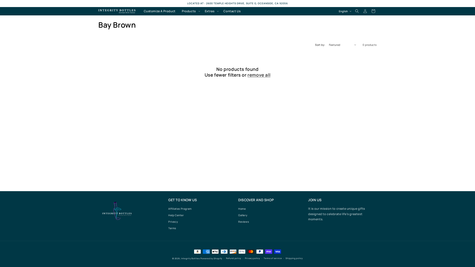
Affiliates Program (180, 208)
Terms (172, 228)
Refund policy (233, 258)
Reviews (243, 221)
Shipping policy (294, 258)
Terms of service (273, 258)
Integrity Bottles (190, 258)
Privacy (173, 221)
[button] (190, 11)
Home (242, 208)
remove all (259, 75)
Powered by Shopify (211, 258)
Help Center (176, 215)
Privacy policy (252, 258)
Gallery (242, 215)
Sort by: (320, 45)
